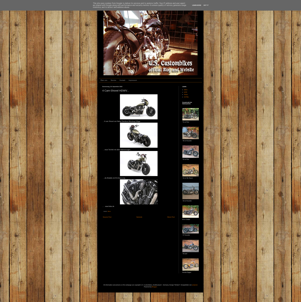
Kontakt (122, 80)
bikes (109, 211)
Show (186, 94)
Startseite (139, 217)
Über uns (103, 80)
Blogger (154, 287)
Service (113, 80)
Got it (206, 5)
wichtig (186, 97)
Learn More (196, 5)
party (185, 92)
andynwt (194, 285)
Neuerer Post (107, 217)
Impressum (133, 80)
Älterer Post (171, 217)
